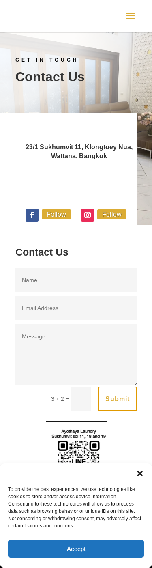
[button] (140, 473)
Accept (76, 548)
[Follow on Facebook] (32, 215)
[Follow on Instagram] (87, 215)
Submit (117, 399)
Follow (56, 214)
